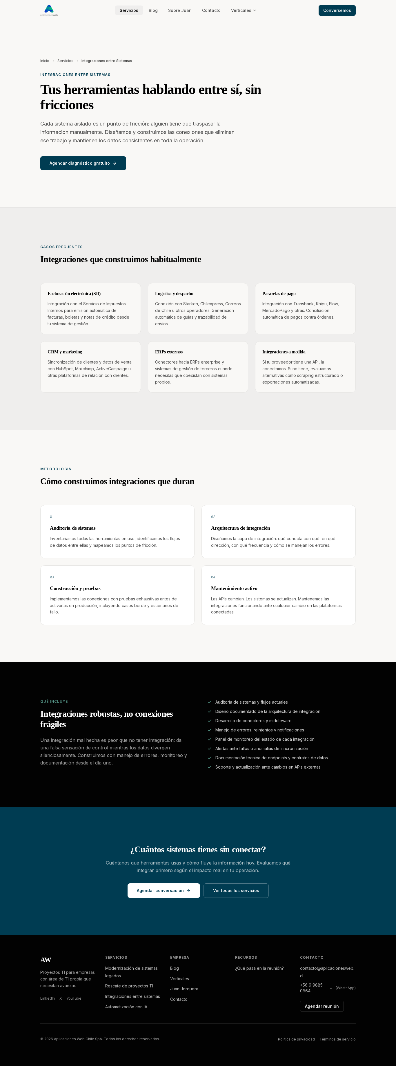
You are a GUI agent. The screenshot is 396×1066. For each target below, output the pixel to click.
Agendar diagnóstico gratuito (80, 163)
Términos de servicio (337, 1039)
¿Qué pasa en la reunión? (259, 968)
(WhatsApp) (346, 988)
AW (45, 960)
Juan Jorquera (184, 988)
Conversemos (337, 10)
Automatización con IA (126, 1006)
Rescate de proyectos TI (129, 985)
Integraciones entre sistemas (132, 996)
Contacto (211, 10)
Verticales (241, 10)
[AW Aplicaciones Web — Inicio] (49, 10)
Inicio (44, 61)
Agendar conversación (160, 890)
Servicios (129, 10)
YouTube (73, 998)
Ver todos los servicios (236, 890)
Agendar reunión (322, 1006)
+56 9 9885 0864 (311, 988)
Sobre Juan (180, 10)
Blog (153, 10)
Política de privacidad (296, 1039)
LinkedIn (47, 998)
